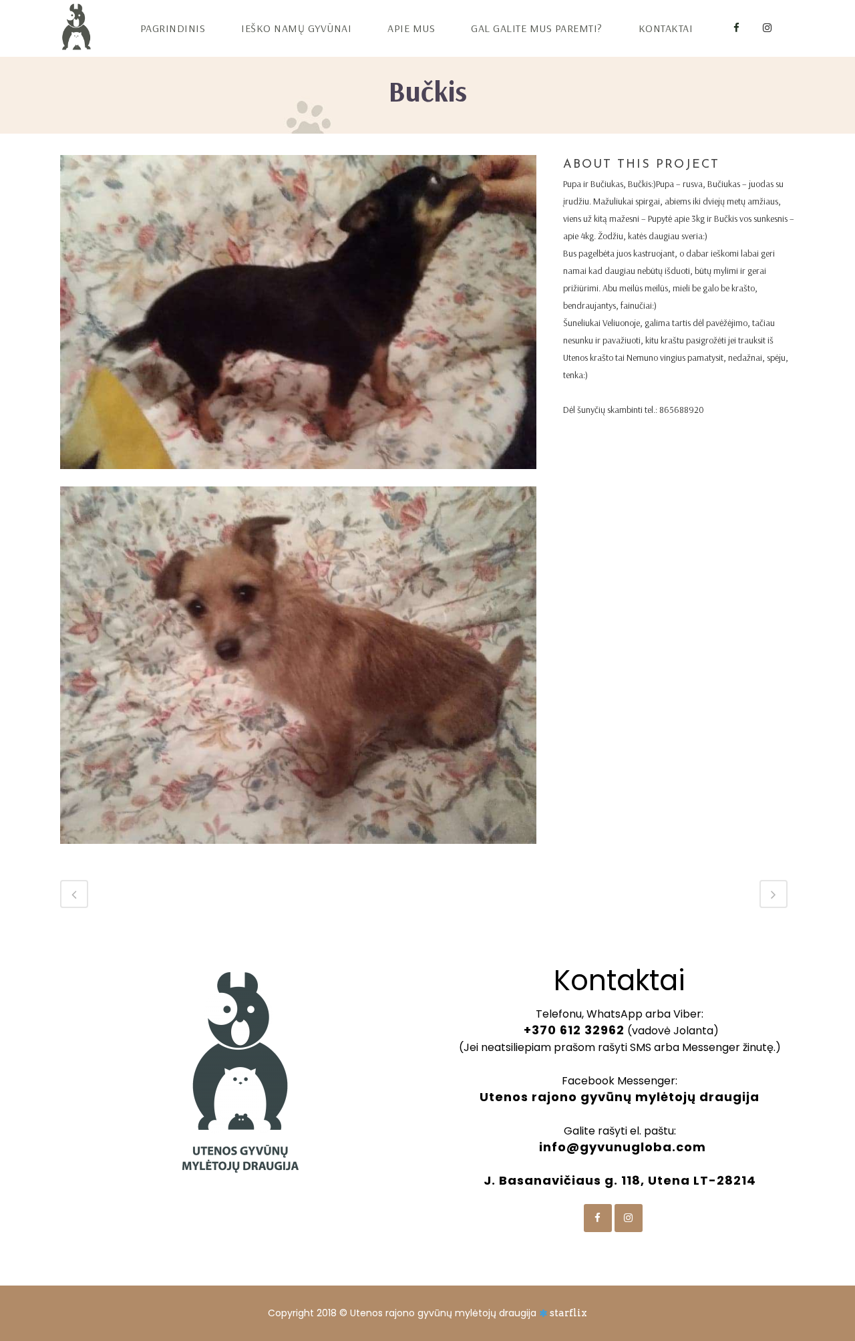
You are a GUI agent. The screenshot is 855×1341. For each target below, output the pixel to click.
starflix (568, 1313)
